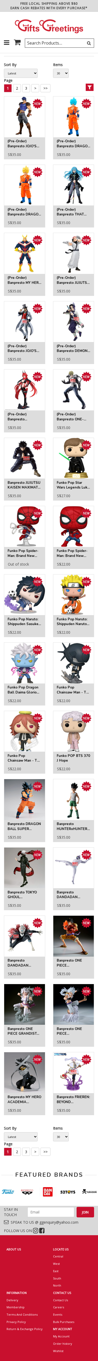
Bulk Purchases (63, 1322)
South (57, 1278)
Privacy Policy (16, 1322)
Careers (58, 1307)
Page (8, 80)
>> (45, 88)
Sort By (10, 64)
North (57, 1285)
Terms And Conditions (22, 1314)
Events (57, 1314)
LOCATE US (60, 1249)
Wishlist (58, 1351)
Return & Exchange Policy (25, 1329)
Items (58, 64)
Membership (16, 1307)
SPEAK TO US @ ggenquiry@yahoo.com (43, 1222)
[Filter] (90, 87)
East (56, 1271)
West (56, 1264)
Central (58, 1256)
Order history (62, 1344)
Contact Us (60, 1300)
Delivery (12, 1300)
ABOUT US (14, 1249)
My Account (61, 1336)
